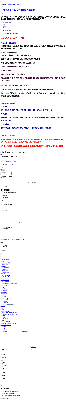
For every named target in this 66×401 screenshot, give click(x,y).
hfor (1, 154)
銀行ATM (3, 261)
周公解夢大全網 (4, 264)
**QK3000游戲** (4, 285)
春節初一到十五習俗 (5, 318)
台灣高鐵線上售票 (5, 281)
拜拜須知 (3, 328)
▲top (2, 167)
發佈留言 (2, 177)
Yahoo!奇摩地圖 (4, 299)
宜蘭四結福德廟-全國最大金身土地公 (9, 323)
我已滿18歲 (3, 398)
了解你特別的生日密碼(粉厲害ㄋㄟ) (9, 314)
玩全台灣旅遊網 (4, 293)
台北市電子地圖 (4, 302)
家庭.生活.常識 (12, 165)
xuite (2, 308)
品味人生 (3, 329)
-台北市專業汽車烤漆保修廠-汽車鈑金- (18, 10)
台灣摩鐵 (3, 289)
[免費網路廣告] (12, 304)
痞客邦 (7, 161)
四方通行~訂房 (4, 295)
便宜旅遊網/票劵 (4, 290)
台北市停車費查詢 (5, 267)
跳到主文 (3, 13)
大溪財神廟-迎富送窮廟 (6, 322)
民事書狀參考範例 (5, 259)
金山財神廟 (3, 326)
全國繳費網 (3, 266)
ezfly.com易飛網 (4, 278)
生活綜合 (11, 22)
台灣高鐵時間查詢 (5, 272)
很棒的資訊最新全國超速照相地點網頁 (9, 283)
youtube (2, 309)
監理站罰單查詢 (4, 269)
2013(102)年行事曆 (5, 311)
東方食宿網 (3, 317)
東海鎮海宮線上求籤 (5, 263)
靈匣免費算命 (4, 331)
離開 (7, 398)
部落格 (4, 26)
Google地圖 (3, 296)
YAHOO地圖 (3, 273)
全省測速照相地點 (5, 280)
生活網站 (3, 315)
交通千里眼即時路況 (5, 275)
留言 (10, 161)
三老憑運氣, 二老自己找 (11, 33)
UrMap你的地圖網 (5, 304)
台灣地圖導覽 (4, 301)
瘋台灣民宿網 (4, 292)
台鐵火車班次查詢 (5, 270)
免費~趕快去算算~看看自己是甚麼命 (9, 312)
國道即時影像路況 (5, 277)
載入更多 (2, 169)
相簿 (4, 24)
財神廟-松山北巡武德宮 (6, 325)
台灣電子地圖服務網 (5, 298)
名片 (4, 28)
